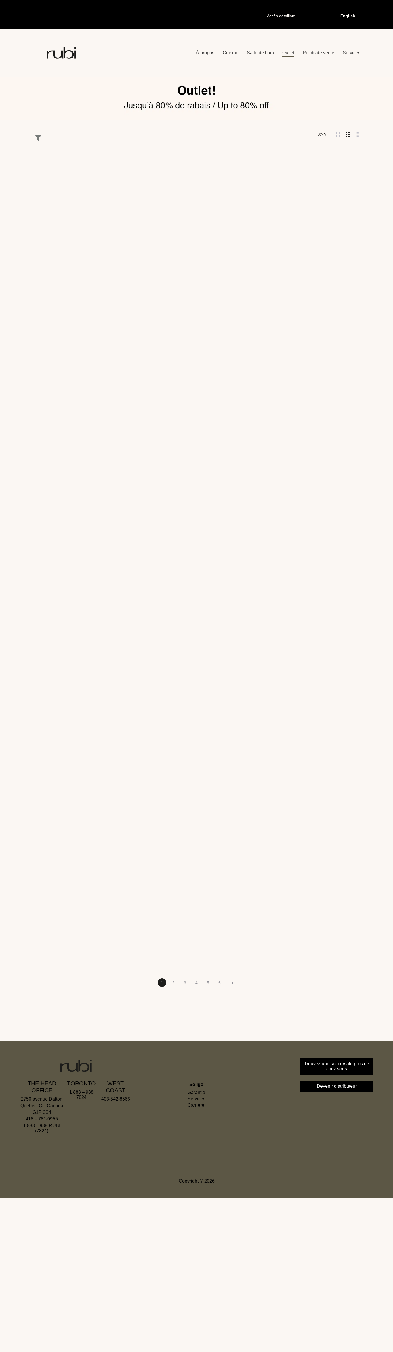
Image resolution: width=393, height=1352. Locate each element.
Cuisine (231, 53)
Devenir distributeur (337, 1086)
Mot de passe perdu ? (230, 1340)
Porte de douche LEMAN (331, 240)
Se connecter (167, 1320)
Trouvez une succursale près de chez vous (336, 1066)
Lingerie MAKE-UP (331, 354)
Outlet (288, 53)
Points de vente (318, 53)
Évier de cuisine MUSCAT (196, 841)
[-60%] (263, 302)
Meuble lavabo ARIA (62, 950)
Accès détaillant (281, 16)
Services (351, 53)
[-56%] (196, 302)
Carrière (196, 1105)
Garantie (196, 1092)
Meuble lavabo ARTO (62, 354)
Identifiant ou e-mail (168, 1256)
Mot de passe (162, 1286)
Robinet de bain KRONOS (264, 354)
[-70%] (62, 188)
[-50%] (331, 188)
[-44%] (263, 897)
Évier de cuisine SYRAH (129, 468)
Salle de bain (260, 53)
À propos (205, 53)
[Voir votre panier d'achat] (316, 15)
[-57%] (331, 897)
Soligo (196, 1084)
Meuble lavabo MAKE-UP (62, 240)
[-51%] (129, 897)
